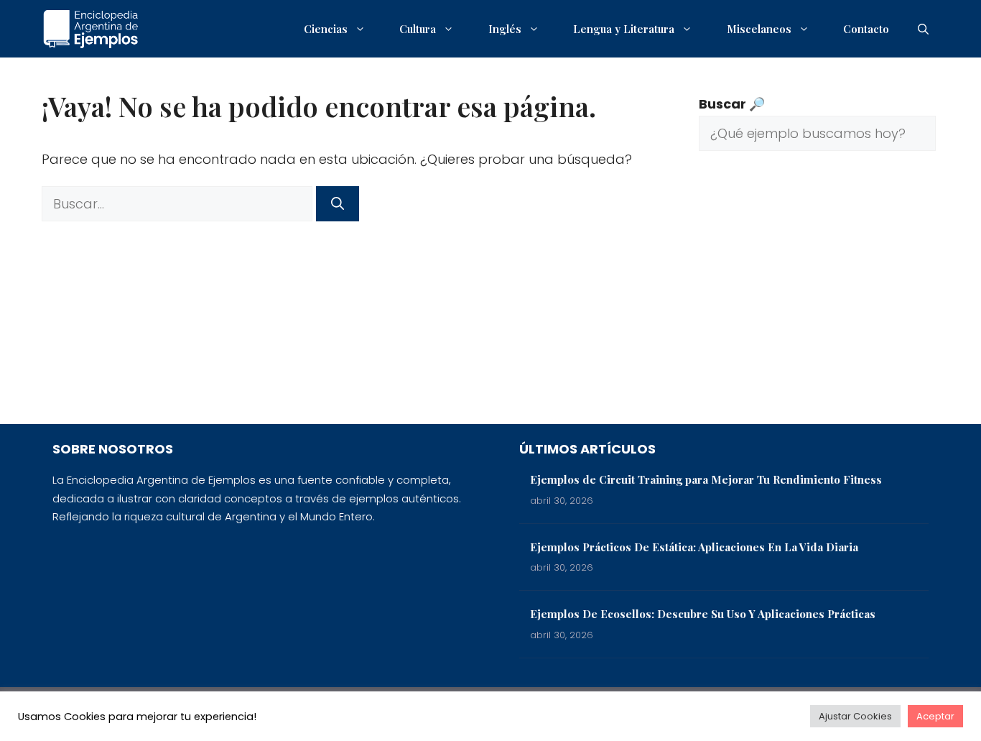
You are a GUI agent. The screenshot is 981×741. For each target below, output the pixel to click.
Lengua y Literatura (623, 29)
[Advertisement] (817, 298)
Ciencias (326, 29)
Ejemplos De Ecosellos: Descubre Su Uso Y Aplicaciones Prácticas (702, 614)
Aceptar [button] (935, 716)
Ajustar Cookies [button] (855, 716)
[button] (923, 28)
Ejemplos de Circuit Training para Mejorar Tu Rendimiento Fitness (706, 479)
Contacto (866, 29)
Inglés (504, 29)
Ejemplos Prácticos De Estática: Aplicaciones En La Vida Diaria (694, 547)
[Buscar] (337, 203)
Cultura (417, 29)
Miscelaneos (759, 29)
